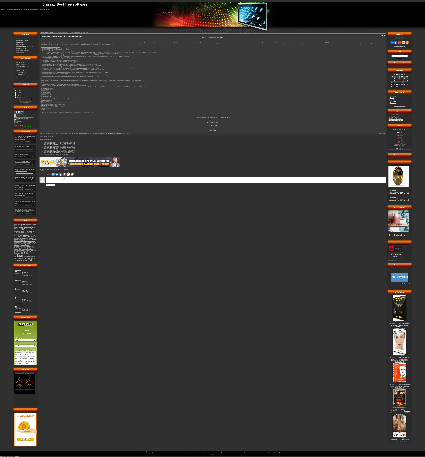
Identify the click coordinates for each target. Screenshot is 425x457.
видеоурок (29, 224)
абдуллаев (29, 228)
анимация (27, 256)
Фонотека (18, 79)
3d (15, 241)
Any (35, 242)
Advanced (32, 243)
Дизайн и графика (21, 66)
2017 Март (392, 98)
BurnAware (34, 236)
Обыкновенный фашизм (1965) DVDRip (399, 413)
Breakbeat (21, 258)
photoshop (17, 231)
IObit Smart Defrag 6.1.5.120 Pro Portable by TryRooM (58, 146)
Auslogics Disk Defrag (28, 242)
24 (399, 84)
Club (30, 260)
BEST (30, 251)
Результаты (21, 101)
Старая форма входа (400, 46)
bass (15, 239)
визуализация (18, 246)
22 (394, 84)
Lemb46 (66, 133)
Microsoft (16, 238)
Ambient (30, 238)
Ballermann (17, 252)
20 (407, 82)
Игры (17, 68)
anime (32, 225)
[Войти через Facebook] (60, 174)
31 (399, 87)
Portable (119, 133)
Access (27, 245)
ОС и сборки (19, 72)
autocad (26, 247)
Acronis (22, 235)
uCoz (212, 454)
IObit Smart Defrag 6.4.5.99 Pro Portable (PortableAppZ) (59, 152)
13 (407, 80)
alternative (25, 260)
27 (407, 84)
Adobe (26, 232)
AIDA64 (34, 239)
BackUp (32, 231)
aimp (22, 239)
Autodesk (20, 247)
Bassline (16, 250)
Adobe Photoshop (25, 231)
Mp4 (29, 247)
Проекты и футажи (21, 76)
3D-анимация (26, 246)
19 (404, 82)
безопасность (25, 234)
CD (33, 224)
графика (31, 234)
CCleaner (21, 232)
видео (26, 238)
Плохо (19, 95)
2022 (27, 252)
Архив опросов (28, 101)
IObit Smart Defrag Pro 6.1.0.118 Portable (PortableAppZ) (59, 143)
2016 (31, 256)
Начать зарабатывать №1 (398, 191)
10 (399, 80)
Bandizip (16, 243)
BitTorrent (25, 229)
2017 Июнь (393, 101)
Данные (33, 247)
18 (402, 82)
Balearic (19, 260)
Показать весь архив (399, 106)
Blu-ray (33, 258)
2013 (34, 256)
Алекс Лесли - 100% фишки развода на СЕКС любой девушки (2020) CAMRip (399, 327)
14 (392, 82)
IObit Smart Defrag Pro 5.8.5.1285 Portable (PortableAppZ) (59, 142)
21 (392, 84)
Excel (28, 243)
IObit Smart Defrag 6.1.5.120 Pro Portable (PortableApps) (59, 147)
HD (21, 241)
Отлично (19, 90)
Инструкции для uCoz (394, 118)
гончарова (17, 228)
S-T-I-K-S (32, 227)
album (19, 255)
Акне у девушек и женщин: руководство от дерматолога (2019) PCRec (399, 361)
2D (24, 252)
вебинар (23, 224)
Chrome (16, 242)
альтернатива (18, 229)
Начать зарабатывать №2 (398, 198)
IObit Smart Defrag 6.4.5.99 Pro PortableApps (56, 154)
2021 (22, 252)
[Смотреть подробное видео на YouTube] (35, 363)
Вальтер (27, 227)
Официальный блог (393, 114)
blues (20, 236)
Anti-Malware (27, 235)
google (33, 241)
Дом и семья (406, 439)
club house (27, 258)
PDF (35, 224)
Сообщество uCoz (393, 116)
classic (33, 235)
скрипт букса (392, 259)
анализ (18, 241)
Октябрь (51, 32)
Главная (204, 37)
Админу (42, 170)
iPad (23, 241)
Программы (19, 74)
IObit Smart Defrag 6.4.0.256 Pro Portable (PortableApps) (59, 148)
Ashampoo (31, 229)
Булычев (16, 225)
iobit (80, 133)
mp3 (21, 225)
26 (404, 84)
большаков (22, 227)
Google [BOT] (27, 126)
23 (397, 84)
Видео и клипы (20, 64)
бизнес (16, 249)
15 (394, 82)
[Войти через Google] (68, 174)
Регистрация (212, 37)
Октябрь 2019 (399, 74)
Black (18, 239)
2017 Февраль (393, 96)
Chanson (21, 251)
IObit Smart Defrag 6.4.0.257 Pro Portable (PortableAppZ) (59, 150)
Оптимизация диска (86, 133)
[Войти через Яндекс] (64, 174)
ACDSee (16, 236)
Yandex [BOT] (18, 126)
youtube (28, 250)
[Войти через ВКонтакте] (57, 174)
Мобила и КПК (20, 70)
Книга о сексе (398, 441)
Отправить (50, 185)
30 (397, 87)
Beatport (26, 251)
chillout (22, 238)
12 (404, 80)
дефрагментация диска (111, 133)
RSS (221, 37)
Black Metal (30, 249)
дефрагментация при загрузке (98, 133)
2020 (20, 249)
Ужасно (19, 97)
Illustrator (24, 249)
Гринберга (23, 228)
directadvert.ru (396, 235)
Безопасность (20, 62)
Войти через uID (399, 38)
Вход (218, 37)
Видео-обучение (405, 323)
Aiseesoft (16, 235)
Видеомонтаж (26, 236)
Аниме (28, 225)
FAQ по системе (393, 117)
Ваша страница (399, 148)
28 (392, 87)
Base (20, 242)
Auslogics (31, 232)
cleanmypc (28, 241)
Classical (16, 245)
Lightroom (22, 245)
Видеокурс (17, 224)
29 (394, 87)
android (16, 232)
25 (402, 84)
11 (402, 80)
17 (399, 82)
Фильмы (407, 411)
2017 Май (392, 99)
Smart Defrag (75, 133)
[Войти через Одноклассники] (72, 174)
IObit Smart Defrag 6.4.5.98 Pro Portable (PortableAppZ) (59, 151)
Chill (34, 238)
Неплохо (19, 94)
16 (397, 82)
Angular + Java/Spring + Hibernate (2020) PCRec (399, 387)
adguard (29, 239)
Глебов (16, 227)
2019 (15, 260)
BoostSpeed (17, 234)
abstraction (22, 250)
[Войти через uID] (53, 174)
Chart (25, 239)
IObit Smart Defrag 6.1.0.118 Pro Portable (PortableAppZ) (59, 144)
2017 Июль (393, 103)
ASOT (16, 258)
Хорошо (19, 92)
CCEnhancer (22, 243)
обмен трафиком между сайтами (9, 456)
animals (24, 225)
